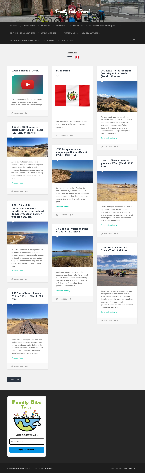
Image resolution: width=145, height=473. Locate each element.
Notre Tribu (29, 26)
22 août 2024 (107, 147)
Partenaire (69, 33)
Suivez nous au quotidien (22, 33)
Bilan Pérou (63, 70)
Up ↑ (136, 468)
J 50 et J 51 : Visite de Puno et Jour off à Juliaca (72, 230)
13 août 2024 (107, 320)
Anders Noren (125, 468)
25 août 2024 (18, 113)
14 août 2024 (63, 299)
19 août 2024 (63, 215)
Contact (51, 40)
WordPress (50, 468)
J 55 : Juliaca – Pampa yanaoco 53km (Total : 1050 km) (117, 163)
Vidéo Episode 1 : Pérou (25, 70)
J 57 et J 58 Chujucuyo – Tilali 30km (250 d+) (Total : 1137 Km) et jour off (27, 129)
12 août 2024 (18, 366)
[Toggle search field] (134, 40)
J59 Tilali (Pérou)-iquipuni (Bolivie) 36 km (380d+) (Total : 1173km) (116, 73)
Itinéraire (78, 26)
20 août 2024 (18, 191)
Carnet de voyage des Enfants (24, 40)
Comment (60, 26)
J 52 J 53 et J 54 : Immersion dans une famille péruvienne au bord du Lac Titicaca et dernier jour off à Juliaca (27, 211)
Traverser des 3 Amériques (102, 26)
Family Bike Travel (72, 11)
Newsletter (67, 40)
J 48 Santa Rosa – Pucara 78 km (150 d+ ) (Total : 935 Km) (27, 296)
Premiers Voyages (89, 33)
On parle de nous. (49, 33)
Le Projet (45, 26)
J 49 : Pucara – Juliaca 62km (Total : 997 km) (114, 249)
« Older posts (14, 380)
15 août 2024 (18, 279)
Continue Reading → (109, 138)
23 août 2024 (63, 135)
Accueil (14, 26)
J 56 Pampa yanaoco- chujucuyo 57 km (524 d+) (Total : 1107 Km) (71, 152)
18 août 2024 (107, 234)
